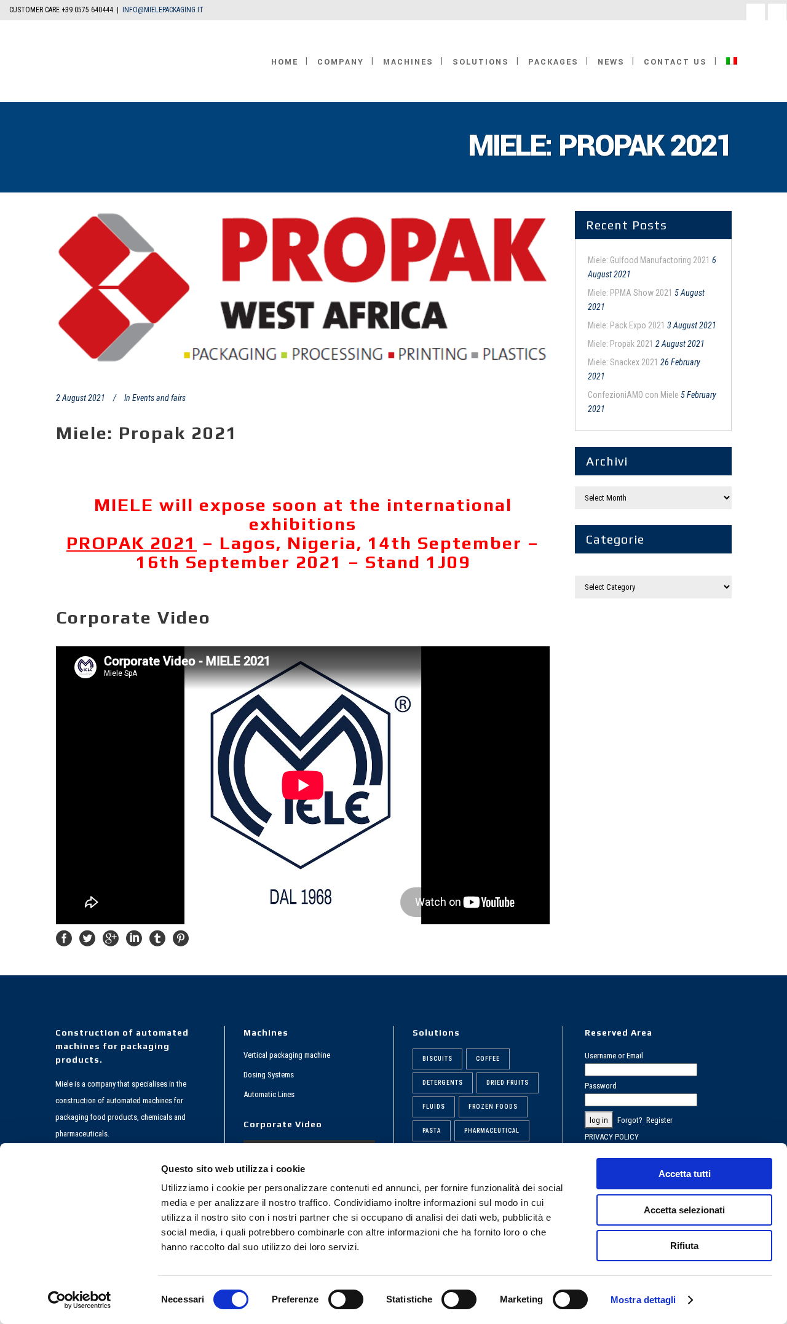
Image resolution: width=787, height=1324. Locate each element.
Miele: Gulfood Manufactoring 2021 (649, 260)
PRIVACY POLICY (612, 1136)
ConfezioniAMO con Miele (633, 395)
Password (601, 1085)
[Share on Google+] (111, 937)
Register (659, 1120)
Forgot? (630, 1120)
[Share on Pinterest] (181, 937)
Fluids (433, 1106)
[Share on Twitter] (87, 937)
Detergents (442, 1082)
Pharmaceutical (492, 1130)
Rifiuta (684, 1245)
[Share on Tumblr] (157, 937)
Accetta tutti (684, 1173)
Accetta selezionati (684, 1210)
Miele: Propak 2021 (621, 344)
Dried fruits (507, 1082)
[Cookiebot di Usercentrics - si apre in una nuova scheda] (79, 1300)
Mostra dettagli (643, 1299)
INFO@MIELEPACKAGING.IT (163, 10)
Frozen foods (493, 1106)
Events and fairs (159, 398)
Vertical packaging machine (286, 1055)
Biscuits (437, 1058)
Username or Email (614, 1055)
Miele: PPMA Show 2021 (630, 293)
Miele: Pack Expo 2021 (626, 325)
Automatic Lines (269, 1094)
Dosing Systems (268, 1074)
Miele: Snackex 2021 (623, 362)
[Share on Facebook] (64, 937)
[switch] (345, 1299)
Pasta (431, 1130)
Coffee (488, 1058)
